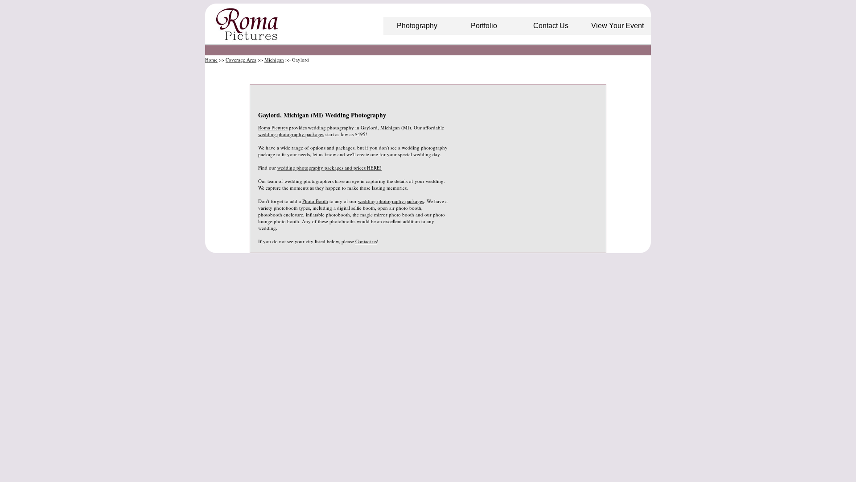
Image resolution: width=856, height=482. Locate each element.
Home (211, 59)
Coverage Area (241, 59)
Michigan (274, 59)
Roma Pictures (273, 127)
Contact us (366, 241)
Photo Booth (315, 201)
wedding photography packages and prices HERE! (329, 167)
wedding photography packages (291, 134)
